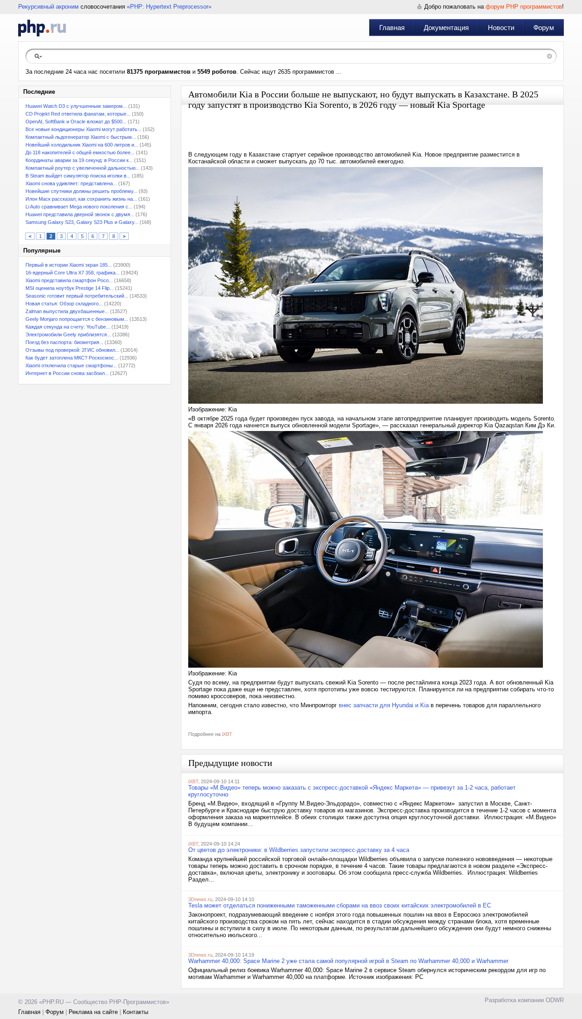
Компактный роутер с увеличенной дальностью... (82, 168)
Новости (501, 27)
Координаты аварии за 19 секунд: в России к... (79, 160)
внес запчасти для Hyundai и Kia (384, 705)
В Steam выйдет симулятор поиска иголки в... (77, 175)
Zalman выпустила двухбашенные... (67, 311)
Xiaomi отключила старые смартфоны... (71, 365)
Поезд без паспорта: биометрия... (64, 342)
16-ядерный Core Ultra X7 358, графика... (72, 272)
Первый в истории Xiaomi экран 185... (68, 265)
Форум (543, 27)
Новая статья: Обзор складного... (64, 303)
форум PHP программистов (524, 6)
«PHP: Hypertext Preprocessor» (169, 6)
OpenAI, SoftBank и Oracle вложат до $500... (75, 121)
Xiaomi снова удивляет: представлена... (71, 183)
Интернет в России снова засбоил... (67, 373)
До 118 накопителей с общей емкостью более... (80, 152)
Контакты (135, 1012)
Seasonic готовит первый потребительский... (76, 296)
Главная (392, 27)
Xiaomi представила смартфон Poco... (69, 280)
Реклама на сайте (93, 1012)
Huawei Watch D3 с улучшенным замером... (76, 106)
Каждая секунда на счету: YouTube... (67, 327)
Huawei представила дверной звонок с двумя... (79, 214)
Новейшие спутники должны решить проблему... (81, 191)
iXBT (227, 734)
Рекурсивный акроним (48, 6)
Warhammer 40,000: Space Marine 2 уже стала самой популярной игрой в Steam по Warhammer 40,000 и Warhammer (348, 961)
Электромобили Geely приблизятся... (68, 334)
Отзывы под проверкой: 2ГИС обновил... (72, 350)
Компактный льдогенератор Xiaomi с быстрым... (80, 137)
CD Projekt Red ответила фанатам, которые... (77, 114)
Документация (446, 27)
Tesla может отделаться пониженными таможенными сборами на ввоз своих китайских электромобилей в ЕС (339, 905)
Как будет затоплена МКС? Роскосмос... (71, 357)
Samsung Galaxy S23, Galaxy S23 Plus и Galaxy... (81, 222)
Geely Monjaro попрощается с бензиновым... (76, 319)
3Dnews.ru (200, 899)
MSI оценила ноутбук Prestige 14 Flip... (69, 288)
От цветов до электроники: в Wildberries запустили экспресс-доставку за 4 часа (298, 850)
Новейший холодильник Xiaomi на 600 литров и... (81, 144)
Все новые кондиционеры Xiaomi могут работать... (83, 129)
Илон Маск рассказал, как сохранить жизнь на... (81, 199)
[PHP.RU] (42, 27)
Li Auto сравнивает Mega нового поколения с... (78, 206)
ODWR (555, 1000)
